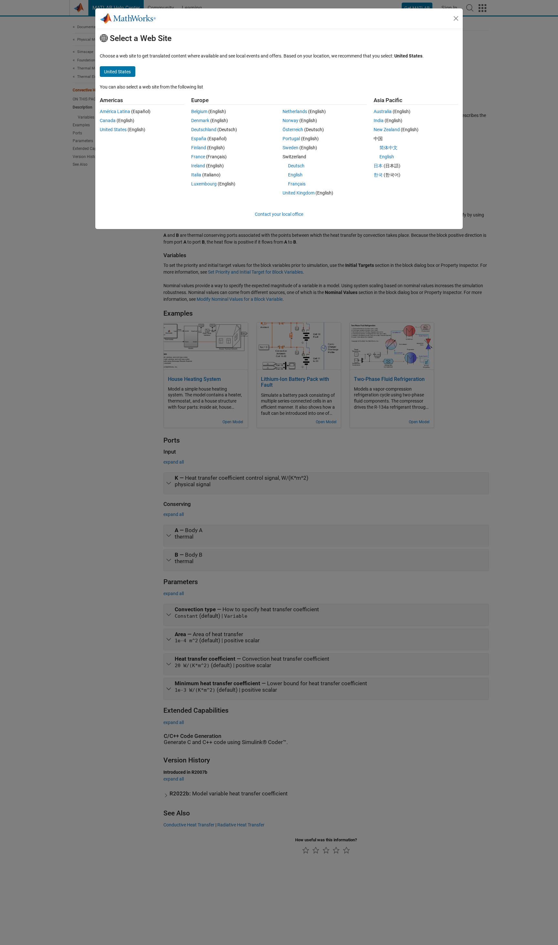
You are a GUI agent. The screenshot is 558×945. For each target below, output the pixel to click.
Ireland (198, 165)
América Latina (115, 111)
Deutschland (203, 129)
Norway (290, 120)
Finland (198, 147)
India (379, 120)
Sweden (290, 147)
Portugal (291, 138)
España (198, 138)
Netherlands (295, 111)
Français (296, 183)
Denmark (200, 120)
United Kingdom (299, 192)
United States (113, 129)
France (198, 156)
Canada (108, 120)
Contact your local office (279, 214)
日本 (378, 165)
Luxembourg (204, 183)
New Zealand (387, 129)
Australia (383, 111)
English (295, 174)
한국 (378, 174)
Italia (196, 174)
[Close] (455, 18)
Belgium (199, 111)
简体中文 (388, 147)
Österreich (293, 129)
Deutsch (296, 165)
